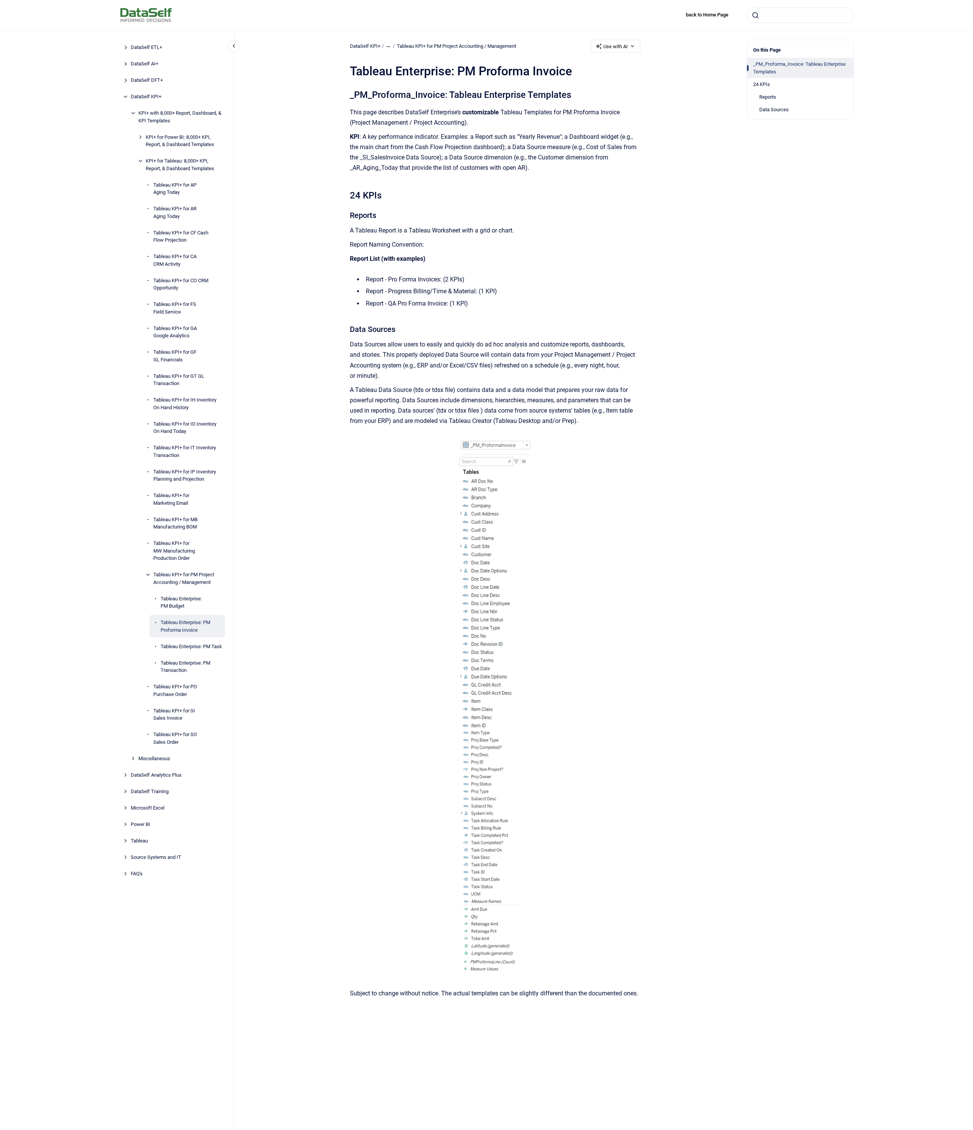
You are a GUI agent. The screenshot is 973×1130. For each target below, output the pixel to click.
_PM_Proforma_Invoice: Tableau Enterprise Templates (799, 68)
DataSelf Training (150, 791)
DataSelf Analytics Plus (156, 774)
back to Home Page (707, 15)
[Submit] (755, 15)
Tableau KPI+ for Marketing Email (171, 499)
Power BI (140, 824)
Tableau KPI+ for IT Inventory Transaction (184, 451)
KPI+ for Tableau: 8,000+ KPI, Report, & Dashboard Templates (180, 164)
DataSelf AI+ (144, 64)
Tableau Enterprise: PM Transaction (185, 666)
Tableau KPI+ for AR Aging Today (175, 212)
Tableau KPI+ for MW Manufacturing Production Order (174, 550)
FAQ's (137, 873)
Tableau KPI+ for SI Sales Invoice (174, 714)
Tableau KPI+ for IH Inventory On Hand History (184, 403)
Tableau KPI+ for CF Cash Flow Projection (180, 236)
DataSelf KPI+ (146, 96)
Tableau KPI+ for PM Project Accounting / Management (183, 578)
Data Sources (774, 109)
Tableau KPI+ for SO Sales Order (175, 738)
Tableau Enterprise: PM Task (191, 646)
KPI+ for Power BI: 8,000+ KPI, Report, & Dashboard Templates (180, 140)
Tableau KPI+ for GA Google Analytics (175, 331)
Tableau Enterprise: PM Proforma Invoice (185, 626)
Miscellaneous (154, 758)
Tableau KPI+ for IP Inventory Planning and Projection (184, 475)
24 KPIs (761, 84)
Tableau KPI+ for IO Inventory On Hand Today (184, 427)
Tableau (139, 840)
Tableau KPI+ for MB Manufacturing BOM (175, 523)
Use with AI (615, 46)
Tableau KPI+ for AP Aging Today (175, 188)
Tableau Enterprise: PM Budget (181, 602)
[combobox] (800, 15)
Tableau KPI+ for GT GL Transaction (178, 379)
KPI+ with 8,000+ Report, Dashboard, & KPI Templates (179, 117)
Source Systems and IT (156, 857)
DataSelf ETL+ (146, 47)
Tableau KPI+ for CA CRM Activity (175, 260)
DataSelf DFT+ (147, 80)
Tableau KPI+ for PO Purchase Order (175, 690)
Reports (767, 97)
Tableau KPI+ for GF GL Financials (175, 356)
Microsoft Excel (147, 807)
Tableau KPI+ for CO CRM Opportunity (180, 284)
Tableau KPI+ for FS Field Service (174, 308)
